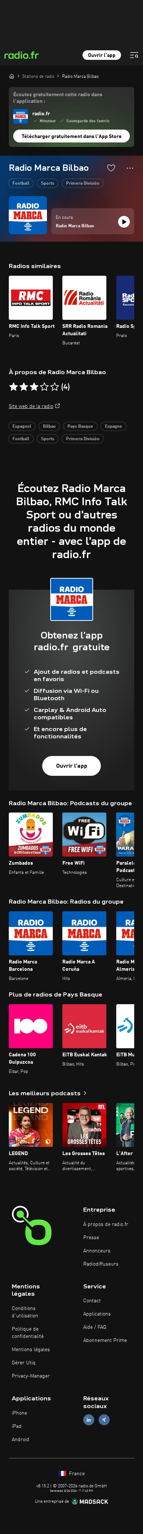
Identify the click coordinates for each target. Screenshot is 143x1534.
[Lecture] (124, 222)
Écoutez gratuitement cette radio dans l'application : (57, 98)
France (76, 1473)
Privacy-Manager (31, 1376)
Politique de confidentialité (28, 1333)
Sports (47, 183)
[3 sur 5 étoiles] (34, 387)
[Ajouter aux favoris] (111, 168)
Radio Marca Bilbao (75, 226)
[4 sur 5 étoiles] (44, 387)
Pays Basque (80, 426)
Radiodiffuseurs (100, 1264)
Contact (92, 1300)
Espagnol (21, 426)
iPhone (19, 1413)
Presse (91, 1237)
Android (20, 1439)
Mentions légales (31, 1349)
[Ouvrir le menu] (134, 55)
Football (20, 183)
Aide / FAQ (94, 1327)
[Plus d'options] (130, 168)
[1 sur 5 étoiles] (13, 387)
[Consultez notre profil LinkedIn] (89, 1419)
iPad (17, 1426)
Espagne (113, 426)
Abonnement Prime (105, 1340)
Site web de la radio (31, 406)
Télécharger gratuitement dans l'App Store (72, 136)
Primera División (82, 183)
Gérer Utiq (24, 1362)
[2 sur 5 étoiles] (24, 387)
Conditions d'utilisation (25, 1312)
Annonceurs (96, 1250)
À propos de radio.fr (105, 1224)
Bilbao (49, 426)
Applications (97, 1314)
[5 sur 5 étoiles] (55, 387)
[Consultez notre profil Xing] (104, 1419)
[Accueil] (12, 76)
